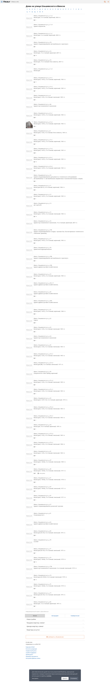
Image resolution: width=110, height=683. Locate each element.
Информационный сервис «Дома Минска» (37, 611)
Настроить (35, 678)
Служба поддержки (31, 652)
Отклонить (74, 678)
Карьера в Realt (30, 647)
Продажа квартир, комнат (36, 623)
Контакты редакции (31, 649)
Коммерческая (75, 616)
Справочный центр (31, 651)
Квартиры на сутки (33, 630)
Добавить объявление (56, 637)
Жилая (35, 616)
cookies (48, 676)
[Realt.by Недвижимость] (6, 2)
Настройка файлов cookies (33, 658)
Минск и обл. (15, 1)
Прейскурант (29, 654)
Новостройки (31, 619)
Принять (64, 678)
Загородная (54, 616)
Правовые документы (32, 656)
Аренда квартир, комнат (35, 626)
